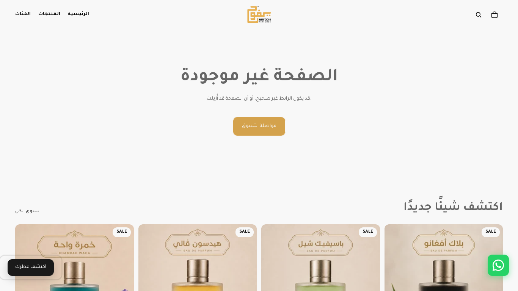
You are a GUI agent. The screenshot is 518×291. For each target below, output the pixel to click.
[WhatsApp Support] (498, 265)
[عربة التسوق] (494, 14)
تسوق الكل (27, 211)
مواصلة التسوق (259, 126)
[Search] (478, 14)
